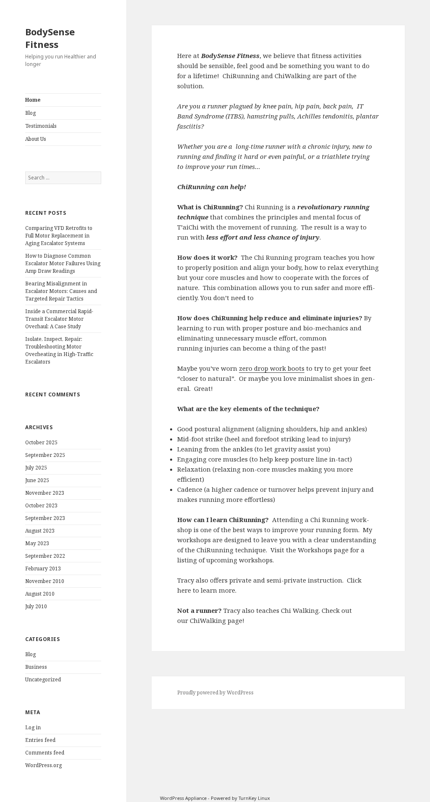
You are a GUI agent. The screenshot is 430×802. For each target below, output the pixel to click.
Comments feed (44, 752)
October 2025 (41, 442)
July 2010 (36, 606)
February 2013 (43, 568)
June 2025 (37, 480)
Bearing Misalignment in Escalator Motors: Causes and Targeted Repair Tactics (61, 291)
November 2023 (44, 492)
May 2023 (37, 543)
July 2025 (36, 467)
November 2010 (44, 581)
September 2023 (45, 518)
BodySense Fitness (50, 37)
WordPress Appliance (183, 798)
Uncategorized (43, 679)
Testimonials (41, 125)
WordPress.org (43, 765)
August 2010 (40, 593)
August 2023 (40, 530)
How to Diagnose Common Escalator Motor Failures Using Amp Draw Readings (62, 263)
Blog (30, 112)
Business (36, 666)
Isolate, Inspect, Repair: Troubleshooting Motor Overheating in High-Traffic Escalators (59, 350)
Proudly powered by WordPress (215, 692)
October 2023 (41, 505)
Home (32, 99)
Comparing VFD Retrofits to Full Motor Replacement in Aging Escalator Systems (58, 235)
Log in (33, 727)
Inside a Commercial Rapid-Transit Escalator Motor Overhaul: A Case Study (59, 319)
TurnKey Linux (254, 798)
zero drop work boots (271, 368)
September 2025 (45, 455)
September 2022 (45, 555)
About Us (35, 138)
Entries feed (40, 740)
